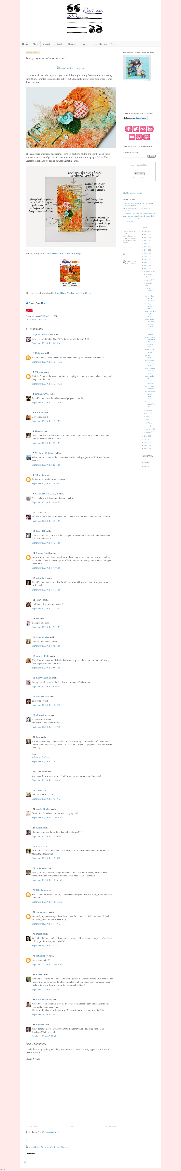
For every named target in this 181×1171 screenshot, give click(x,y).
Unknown (40, 353)
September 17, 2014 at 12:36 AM (47, 901)
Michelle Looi (42, 696)
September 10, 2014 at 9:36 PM (46, 686)
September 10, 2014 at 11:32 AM (47, 402)
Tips (113, 43)
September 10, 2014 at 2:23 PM (46, 442)
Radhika (39, 412)
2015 (146, 265)
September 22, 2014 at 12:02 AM (47, 964)
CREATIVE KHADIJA (46, 493)
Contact (46, 43)
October (148, 280)
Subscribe (59, 43)
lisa (37, 618)
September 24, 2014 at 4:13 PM (46, 989)
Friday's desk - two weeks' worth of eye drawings (139, 213)
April (147, 423)
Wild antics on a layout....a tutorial (150, 290)
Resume (72, 43)
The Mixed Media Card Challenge (73, 293)
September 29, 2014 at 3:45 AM (46, 1014)
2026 (146, 231)
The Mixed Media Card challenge (63, 253)
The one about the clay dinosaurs (149, 298)
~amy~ (39, 599)
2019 (146, 253)
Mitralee (39, 371)
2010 (146, 445)
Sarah (39, 512)
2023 (146, 241)
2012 (146, 439)
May (147, 419)
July (147, 413)
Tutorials (84, 43)
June (147, 416)
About (35, 43)
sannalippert (42, 912)
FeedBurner (143, 178)
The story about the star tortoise (150, 306)
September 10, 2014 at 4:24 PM (46, 520)
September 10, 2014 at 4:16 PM (46, 502)
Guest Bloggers (100, 43)
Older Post (111, 1126)
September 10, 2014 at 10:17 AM (47, 383)
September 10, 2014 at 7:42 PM (46, 626)
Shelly (39, 790)
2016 (146, 262)
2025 (146, 234)
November (149, 274)
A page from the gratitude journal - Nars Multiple (139, 216)
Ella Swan (41, 890)
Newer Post (31, 1126)
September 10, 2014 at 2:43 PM (46, 483)
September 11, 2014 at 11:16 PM (46, 836)
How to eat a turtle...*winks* (150, 404)
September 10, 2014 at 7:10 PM (46, 567)
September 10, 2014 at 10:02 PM (46, 704)
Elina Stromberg (44, 999)
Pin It (2, 1169)
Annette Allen (42, 637)
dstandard (41, 577)
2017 (146, 259)
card (34, 319)
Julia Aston (41, 868)
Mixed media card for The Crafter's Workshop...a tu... (150, 323)
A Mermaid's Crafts (40, 757)
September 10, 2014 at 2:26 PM (46, 464)
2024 (146, 237)
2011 (146, 442)
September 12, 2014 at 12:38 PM (46, 857)
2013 (146, 436)
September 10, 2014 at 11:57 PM (46, 726)
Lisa (38, 737)
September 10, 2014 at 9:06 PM (46, 667)
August (148, 410)
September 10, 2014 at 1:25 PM (46, 420)
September (149, 283)
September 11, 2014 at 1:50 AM (46, 780)
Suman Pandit (43, 552)
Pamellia (40, 1024)
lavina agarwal (42, 393)
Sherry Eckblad (43, 677)
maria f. (40, 974)
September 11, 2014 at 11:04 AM (47, 817)
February (149, 429)
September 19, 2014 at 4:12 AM (46, 945)
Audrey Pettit (42, 655)
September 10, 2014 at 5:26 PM (46, 542)
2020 (146, 250)
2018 (146, 256)
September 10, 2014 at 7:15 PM (46, 589)
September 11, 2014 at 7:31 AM (46, 798)
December (149, 271)
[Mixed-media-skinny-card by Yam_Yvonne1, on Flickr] (71, 68)
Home (25, 43)
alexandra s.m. (43, 715)
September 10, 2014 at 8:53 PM (46, 645)
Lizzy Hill (40, 531)
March (148, 426)
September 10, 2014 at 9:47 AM (46, 343)
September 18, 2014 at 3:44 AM (46, 923)
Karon (39, 827)
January (148, 432)
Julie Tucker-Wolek (44, 334)
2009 (146, 448)
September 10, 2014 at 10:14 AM (47, 361)
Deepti (39, 933)
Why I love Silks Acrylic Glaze (150, 314)
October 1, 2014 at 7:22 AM (44, 1036)
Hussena (39, 431)
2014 (146, 269)
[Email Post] (55, 316)
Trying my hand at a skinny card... (150, 370)
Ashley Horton (43, 809)
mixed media (42, 319)
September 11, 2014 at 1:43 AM (46, 761)
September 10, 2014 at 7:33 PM (46, 608)
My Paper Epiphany (45, 453)
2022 (146, 244)
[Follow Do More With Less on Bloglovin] (135, 120)
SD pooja (39, 474)
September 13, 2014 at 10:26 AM (47, 879)
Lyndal (39, 846)
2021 (146, 247)
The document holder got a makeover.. (150, 363)
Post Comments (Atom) (48, 1132)
